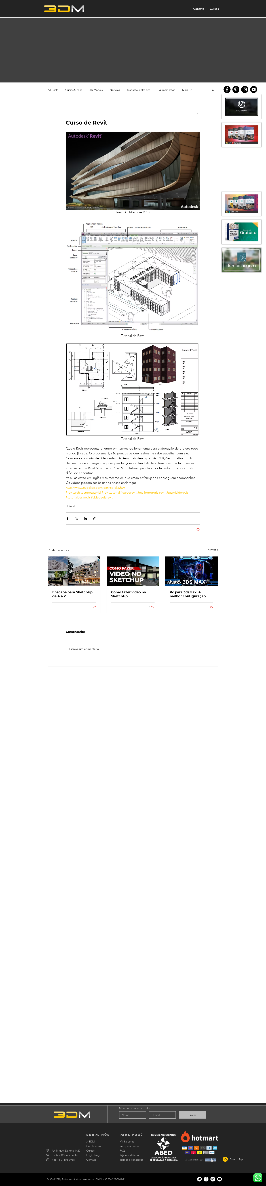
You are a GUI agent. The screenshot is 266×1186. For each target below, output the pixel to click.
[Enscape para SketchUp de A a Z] (74, 571)
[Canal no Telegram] (199, 1179)
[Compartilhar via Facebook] (67, 518)
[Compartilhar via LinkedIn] (85, 518)
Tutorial (71, 506)
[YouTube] (253, 89)
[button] (213, 89)
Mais (185, 90)
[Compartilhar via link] (94, 518)
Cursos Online (73, 90)
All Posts (53, 90)
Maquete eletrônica (138, 90)
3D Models (96, 90)
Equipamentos (166, 90)
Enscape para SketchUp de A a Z (72, 594)
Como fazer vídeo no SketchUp (128, 594)
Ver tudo (213, 549)
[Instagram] (244, 89)
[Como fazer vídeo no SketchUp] (133, 571)
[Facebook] (227, 89)
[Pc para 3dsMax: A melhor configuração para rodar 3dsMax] (191, 571)
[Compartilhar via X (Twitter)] (76, 518)
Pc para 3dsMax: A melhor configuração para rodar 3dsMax (188, 594)
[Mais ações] (197, 114)
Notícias (115, 90)
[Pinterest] (235, 89)
